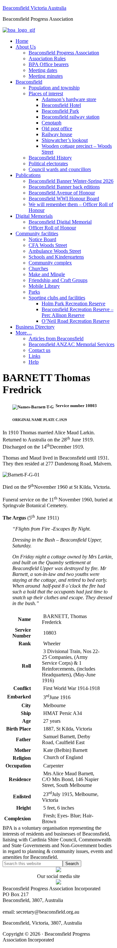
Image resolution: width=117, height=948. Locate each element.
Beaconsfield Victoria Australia (34, 8)
